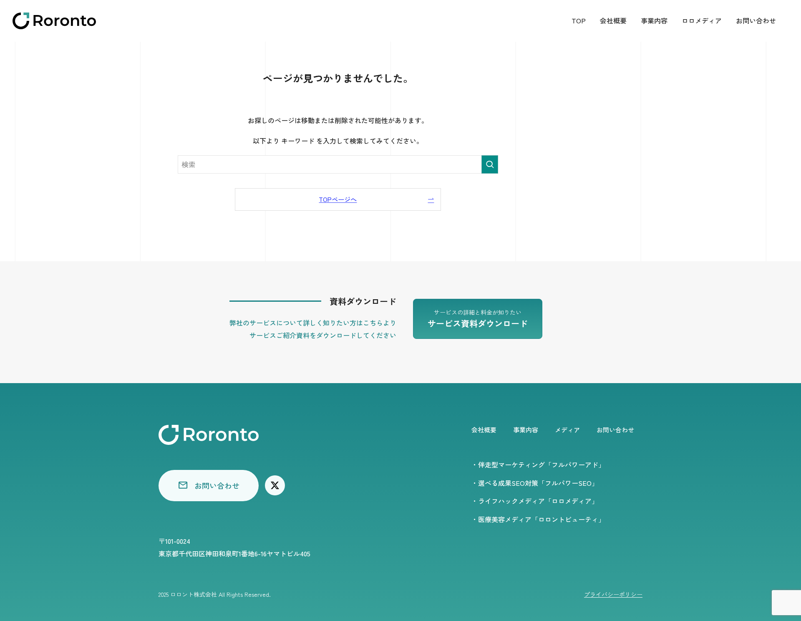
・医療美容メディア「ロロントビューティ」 (538, 519)
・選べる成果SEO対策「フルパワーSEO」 (534, 483)
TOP (579, 20)
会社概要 (613, 20)
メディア (567, 429)
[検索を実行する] (489, 164)
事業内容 (654, 20)
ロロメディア (702, 20)
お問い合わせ (756, 20)
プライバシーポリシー (613, 594)
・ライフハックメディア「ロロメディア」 (534, 501)
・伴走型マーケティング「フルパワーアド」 (538, 464)
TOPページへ (338, 199)
